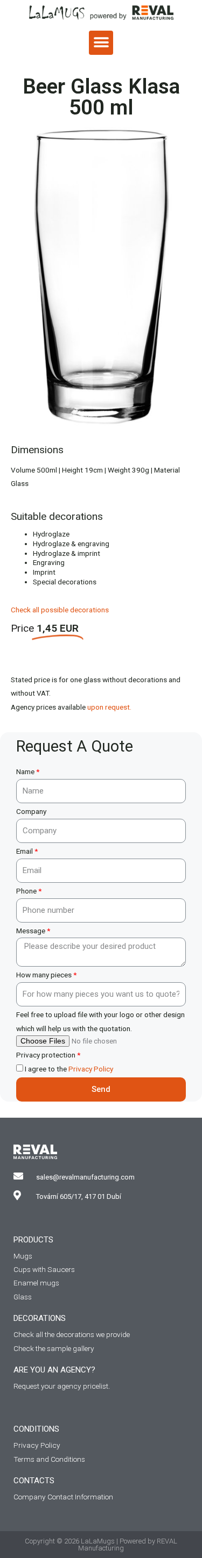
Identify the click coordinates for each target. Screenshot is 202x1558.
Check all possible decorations (60, 609)
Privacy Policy (90, 1068)
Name (25, 771)
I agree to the (69, 1068)
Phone (26, 891)
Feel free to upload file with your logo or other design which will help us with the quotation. (100, 1021)
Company (31, 811)
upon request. (109, 707)
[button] (101, 43)
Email (24, 851)
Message (30, 930)
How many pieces (44, 974)
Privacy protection (45, 1054)
